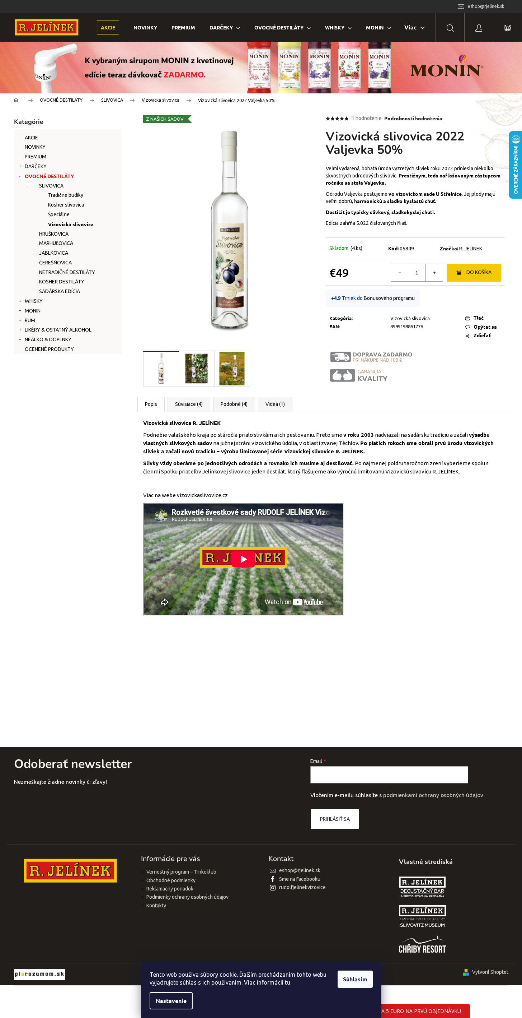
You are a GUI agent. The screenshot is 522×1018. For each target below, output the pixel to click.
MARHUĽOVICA (56, 243)
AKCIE (31, 137)
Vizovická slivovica (71, 224)
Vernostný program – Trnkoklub (181, 872)
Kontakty (156, 905)
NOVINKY (35, 147)
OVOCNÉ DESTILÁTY (49, 176)
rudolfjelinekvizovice (302, 887)
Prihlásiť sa (335, 819)
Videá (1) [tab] (275, 404)
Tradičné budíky (65, 195)
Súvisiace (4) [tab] (189, 404)
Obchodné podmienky (171, 880)
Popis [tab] (151, 404)
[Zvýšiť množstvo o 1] (434, 272)
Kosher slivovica (66, 205)
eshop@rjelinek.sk (299, 870)
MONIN (33, 311)
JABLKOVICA (53, 253)
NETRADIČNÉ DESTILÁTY (67, 272)
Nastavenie (171, 1000)
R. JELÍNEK (470, 248)
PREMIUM (35, 156)
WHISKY (34, 301)
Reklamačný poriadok (169, 889)
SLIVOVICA (51, 186)
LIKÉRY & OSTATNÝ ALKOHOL (58, 330)
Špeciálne (59, 214)
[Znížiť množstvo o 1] (399, 272)
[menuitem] (108, 27)
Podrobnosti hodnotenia (413, 118)
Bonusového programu (389, 298)
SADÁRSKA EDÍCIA (59, 291)
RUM (30, 320)
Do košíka (479, 272)
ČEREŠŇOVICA (55, 262)
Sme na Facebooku (299, 879)
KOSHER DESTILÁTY (61, 281)
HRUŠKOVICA (54, 234)
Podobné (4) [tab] (234, 404)
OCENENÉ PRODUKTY (49, 349)
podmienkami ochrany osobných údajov (433, 795)
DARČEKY (36, 166)
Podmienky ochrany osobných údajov (187, 897)
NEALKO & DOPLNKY (48, 339)
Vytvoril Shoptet (490, 972)
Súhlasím (355, 979)
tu (287, 982)
